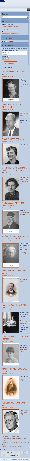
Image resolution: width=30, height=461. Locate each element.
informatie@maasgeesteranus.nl (10, 26)
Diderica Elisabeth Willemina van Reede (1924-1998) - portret (14, 170)
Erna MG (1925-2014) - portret (15, 139)
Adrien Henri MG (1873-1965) (24, 378)
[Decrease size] (4, 1)
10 (7, 455)
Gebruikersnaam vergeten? (10, 61)
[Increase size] (1, 1)
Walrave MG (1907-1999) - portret (11, 436)
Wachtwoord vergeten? (9, 63)
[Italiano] (10, 41)
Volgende (12, 455)
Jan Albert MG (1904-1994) (24, 412)
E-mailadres (10, 76)
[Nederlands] (5, 41)
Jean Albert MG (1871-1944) (24, 279)
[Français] (6, 41)
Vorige (7, 452)
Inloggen (6, 58)
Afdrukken (4, 76)
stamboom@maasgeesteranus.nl (10, 33)
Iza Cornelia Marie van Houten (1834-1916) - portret (15, 237)
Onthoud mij (5, 56)
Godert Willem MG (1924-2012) (24, 113)
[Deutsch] (8, 41)
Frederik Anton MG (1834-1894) (24, 323)
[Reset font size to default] (3, 1)
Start (3, 452)
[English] (3, 41)
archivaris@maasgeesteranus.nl (10, 30)
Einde (18, 455)
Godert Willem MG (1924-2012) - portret (13, 106)
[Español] (12, 41)
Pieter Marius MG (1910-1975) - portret (12, 446)
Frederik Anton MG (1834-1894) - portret (13, 204)
